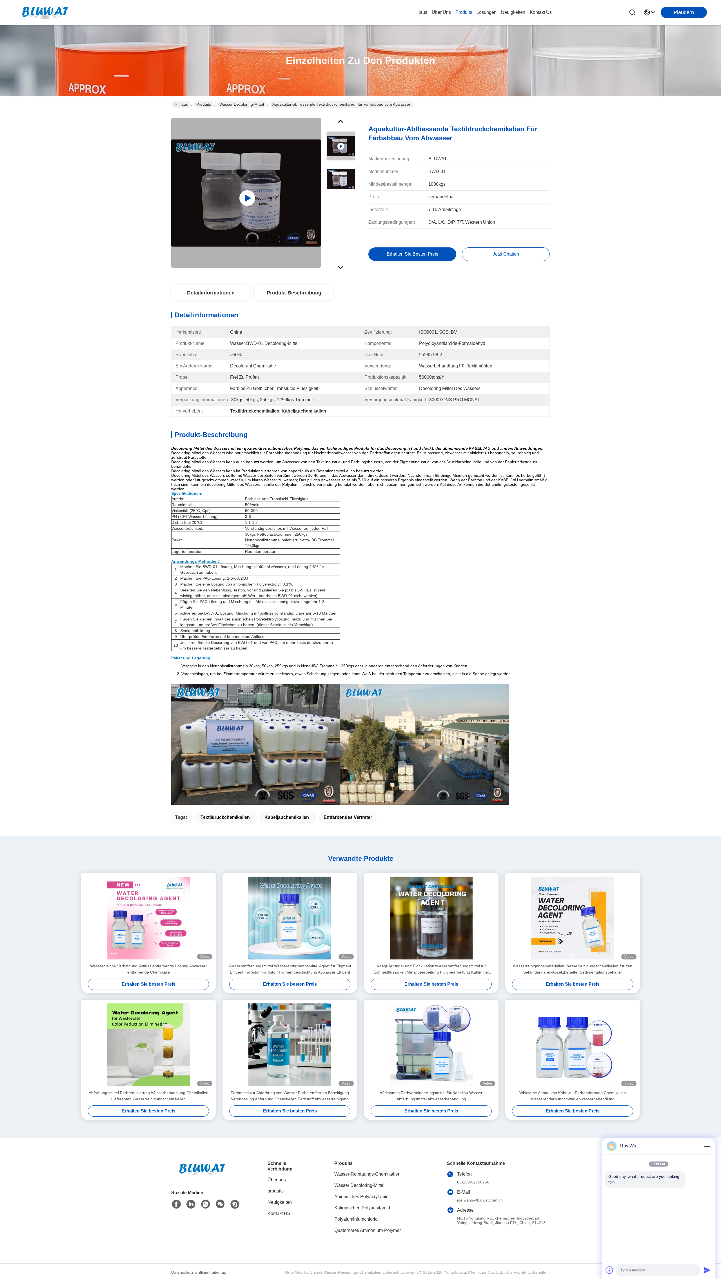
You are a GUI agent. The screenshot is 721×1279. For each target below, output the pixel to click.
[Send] (706, 1270)
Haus (422, 12)
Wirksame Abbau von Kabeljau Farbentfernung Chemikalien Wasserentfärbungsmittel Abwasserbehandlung (572, 1095)
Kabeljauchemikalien (286, 817)
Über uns (441, 12)
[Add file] (609, 1270)
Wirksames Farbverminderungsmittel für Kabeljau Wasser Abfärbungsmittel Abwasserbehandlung (431, 1095)
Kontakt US (279, 1213)
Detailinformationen (211, 293)
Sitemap (219, 1272)
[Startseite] (202, 1176)
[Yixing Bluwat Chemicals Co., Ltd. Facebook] (176, 1204)
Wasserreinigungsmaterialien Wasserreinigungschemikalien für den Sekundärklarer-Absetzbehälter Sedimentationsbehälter (572, 969)
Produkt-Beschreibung (294, 293)
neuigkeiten (513, 12)
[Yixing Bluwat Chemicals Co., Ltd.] (45, 12)
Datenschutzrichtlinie (189, 1272)
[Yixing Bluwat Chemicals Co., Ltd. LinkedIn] (191, 1204)
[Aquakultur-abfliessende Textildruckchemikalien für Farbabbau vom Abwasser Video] (246, 192)
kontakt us (541, 12)
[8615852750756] (206, 1204)
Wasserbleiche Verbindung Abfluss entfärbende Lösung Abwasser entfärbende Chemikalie (148, 969)
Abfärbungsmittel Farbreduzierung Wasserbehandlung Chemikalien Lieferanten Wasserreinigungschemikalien (148, 1095)
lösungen (487, 12)
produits (463, 12)
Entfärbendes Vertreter (348, 817)
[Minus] (707, 1146)
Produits (203, 104)
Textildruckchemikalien (225, 817)
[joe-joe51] (235, 1204)
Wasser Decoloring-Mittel (241, 104)
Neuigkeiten (280, 1202)
